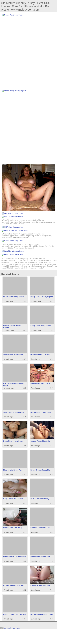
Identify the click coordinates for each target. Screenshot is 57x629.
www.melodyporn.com (12, 628)
